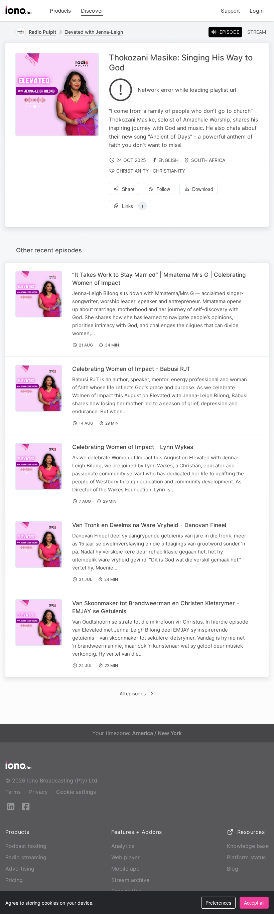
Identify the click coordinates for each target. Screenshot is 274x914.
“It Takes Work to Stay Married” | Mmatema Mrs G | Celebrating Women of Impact (159, 278)
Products (60, 10)
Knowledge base (248, 846)
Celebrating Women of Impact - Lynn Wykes (132, 447)
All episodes (133, 693)
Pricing (14, 880)
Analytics (122, 846)
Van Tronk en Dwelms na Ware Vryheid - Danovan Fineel (149, 525)
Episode (229, 32)
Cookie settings (76, 791)
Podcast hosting (25, 846)
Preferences (218, 902)
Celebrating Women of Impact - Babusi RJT (131, 369)
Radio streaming (25, 857)
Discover (92, 10)
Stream (256, 32)
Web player (125, 857)
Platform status (246, 857)
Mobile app (125, 868)
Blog (232, 868)
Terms (13, 791)
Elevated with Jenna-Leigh (93, 32)
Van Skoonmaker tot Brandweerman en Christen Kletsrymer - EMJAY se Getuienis (155, 607)
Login (257, 10)
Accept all (254, 902)
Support (230, 10)
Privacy (38, 791)
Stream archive (130, 880)
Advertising (19, 868)
